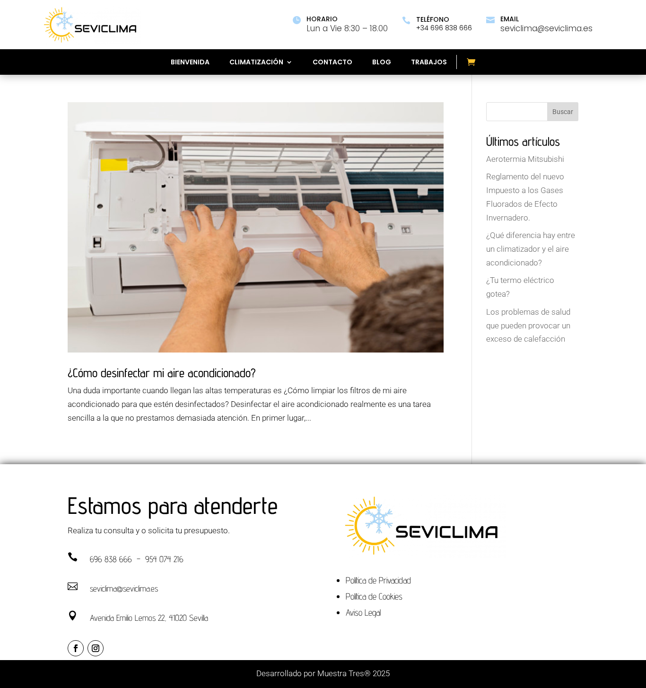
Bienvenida (190, 63)
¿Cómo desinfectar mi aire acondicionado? (162, 372)
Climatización (256, 63)
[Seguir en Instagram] (95, 648)
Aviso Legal (363, 612)
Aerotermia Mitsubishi (525, 159)
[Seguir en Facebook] (76, 648)
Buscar (562, 111)
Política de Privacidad (378, 580)
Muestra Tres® (344, 673)
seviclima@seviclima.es (124, 588)
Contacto (332, 63)
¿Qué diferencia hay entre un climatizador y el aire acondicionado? (530, 248)
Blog (381, 63)
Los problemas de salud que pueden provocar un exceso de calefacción (528, 325)
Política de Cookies (374, 596)
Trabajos (429, 63)
